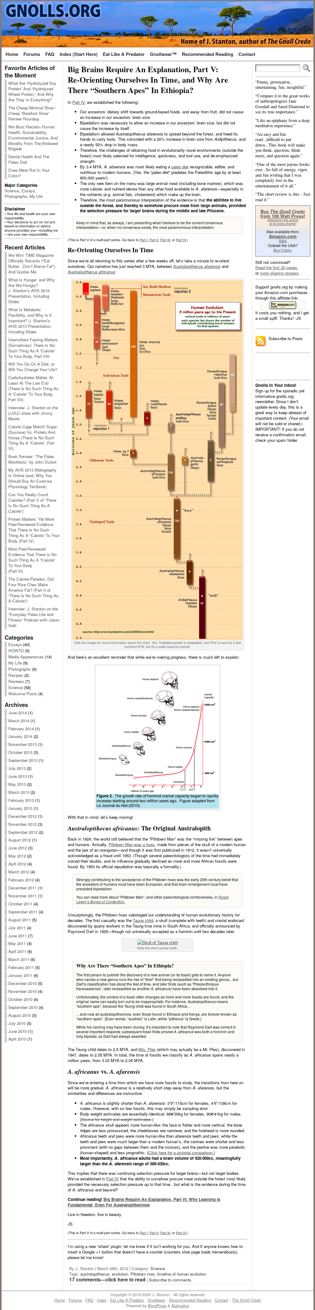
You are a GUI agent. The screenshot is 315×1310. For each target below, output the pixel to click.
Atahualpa (180, 1305)
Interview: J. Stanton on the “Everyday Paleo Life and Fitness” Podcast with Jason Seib (33, 617)
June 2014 (17, 713)
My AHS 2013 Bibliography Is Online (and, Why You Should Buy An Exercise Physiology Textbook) (32, 478)
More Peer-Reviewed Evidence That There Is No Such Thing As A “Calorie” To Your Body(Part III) (32, 560)
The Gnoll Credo (246, 1300)
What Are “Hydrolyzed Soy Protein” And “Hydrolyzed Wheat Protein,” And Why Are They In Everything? (32, 91)
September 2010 (23, 1007)
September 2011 (23, 912)
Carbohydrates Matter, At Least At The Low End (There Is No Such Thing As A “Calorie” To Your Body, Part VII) (33, 388)
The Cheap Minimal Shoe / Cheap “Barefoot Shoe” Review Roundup (32, 113)
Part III (165, 239)
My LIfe (15, 663)
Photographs (16, 196)
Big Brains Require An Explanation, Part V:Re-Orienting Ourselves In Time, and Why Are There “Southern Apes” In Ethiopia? (148, 79)
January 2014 (20, 736)
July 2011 (17, 928)
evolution (120, 1274)
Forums (75, 1300)
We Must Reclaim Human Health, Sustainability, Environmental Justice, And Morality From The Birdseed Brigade (33, 138)
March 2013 (18, 792)
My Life (36, 196)
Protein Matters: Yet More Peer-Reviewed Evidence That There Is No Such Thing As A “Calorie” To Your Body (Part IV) (33, 530)
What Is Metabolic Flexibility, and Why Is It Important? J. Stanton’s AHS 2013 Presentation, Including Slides (30, 321)
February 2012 (21, 880)
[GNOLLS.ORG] (157, 24)
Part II (154, 239)
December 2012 (22, 816)
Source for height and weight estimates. (116, 1119)
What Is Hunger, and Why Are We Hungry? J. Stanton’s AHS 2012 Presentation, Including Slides (31, 291)
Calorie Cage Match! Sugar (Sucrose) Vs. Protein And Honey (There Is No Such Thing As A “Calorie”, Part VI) (32, 438)
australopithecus (95, 1274)
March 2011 (18, 959)
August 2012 (19, 840)
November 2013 (22, 744)
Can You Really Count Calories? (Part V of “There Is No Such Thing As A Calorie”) (32, 503)
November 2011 (22, 896)
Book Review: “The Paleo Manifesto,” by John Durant (32, 459)
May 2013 (17, 784)
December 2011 (22, 888)
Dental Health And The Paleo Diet (28, 159)
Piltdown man (142, 1274)
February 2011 (21, 967)
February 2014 (21, 728)
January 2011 (20, 975)
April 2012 (17, 864)
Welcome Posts (22, 693)
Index (101, 1300)
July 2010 (17, 1023)
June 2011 (17, 936)
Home (59, 1300)
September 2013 (23, 760)
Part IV (78, 102)
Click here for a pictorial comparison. (181, 1152)
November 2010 (22, 991)
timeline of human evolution (181, 1274)
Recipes (15, 675)
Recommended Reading (190, 1300)
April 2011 (17, 951)
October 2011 (20, 904)
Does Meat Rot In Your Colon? (29, 172)
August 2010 (19, 1015)
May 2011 (17, 943)
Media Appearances (26, 657)
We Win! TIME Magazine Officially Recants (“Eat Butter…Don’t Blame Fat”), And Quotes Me (32, 263)
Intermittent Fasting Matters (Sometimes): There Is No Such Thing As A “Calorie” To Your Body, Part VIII (33, 348)
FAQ (89, 1300)
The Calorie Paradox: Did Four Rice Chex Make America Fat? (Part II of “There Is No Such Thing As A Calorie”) (33, 590)
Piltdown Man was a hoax (132, 844)
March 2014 (18, 721)
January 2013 (20, 808)
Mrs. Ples (147, 1049)
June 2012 (17, 848)
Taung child (143, 920)
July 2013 (17, 768)
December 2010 (22, 983)
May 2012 (17, 856)
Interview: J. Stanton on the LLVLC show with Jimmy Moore (33, 413)
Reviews (16, 681)
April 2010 (17, 1039)
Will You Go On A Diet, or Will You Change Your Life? (32, 366)
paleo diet (180, 167)
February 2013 (21, 800)
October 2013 (20, 752)
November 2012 (22, 824)
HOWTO (16, 650)
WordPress (157, 1305)
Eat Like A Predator (127, 1300)
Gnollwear (156, 1300)
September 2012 (23, 832)
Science (12, 191)
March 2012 (18, 872)
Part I (144, 239)
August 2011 (19, 920)
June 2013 (17, 776)
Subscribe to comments (170, 1280)
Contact (221, 1300)
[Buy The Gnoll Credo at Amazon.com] (283, 305)
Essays (28, 191)
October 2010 (20, 999)
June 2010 (17, 1031)
